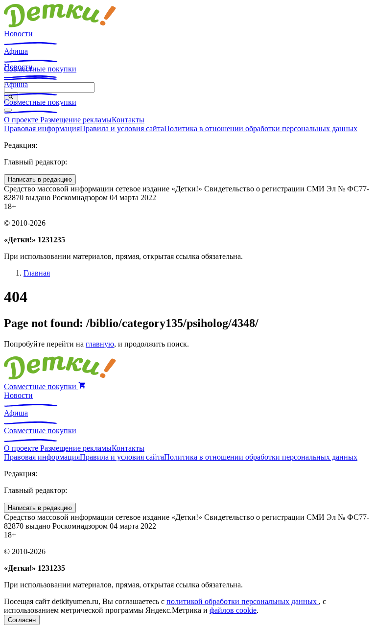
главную (100, 344)
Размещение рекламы (76, 120)
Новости (18, 33)
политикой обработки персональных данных (242, 601)
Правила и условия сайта (122, 128)
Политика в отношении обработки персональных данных (260, 128)
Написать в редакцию (40, 179)
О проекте (22, 120)
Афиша (16, 51)
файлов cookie (233, 610)
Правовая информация (42, 128)
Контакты (128, 120)
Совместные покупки (40, 102)
